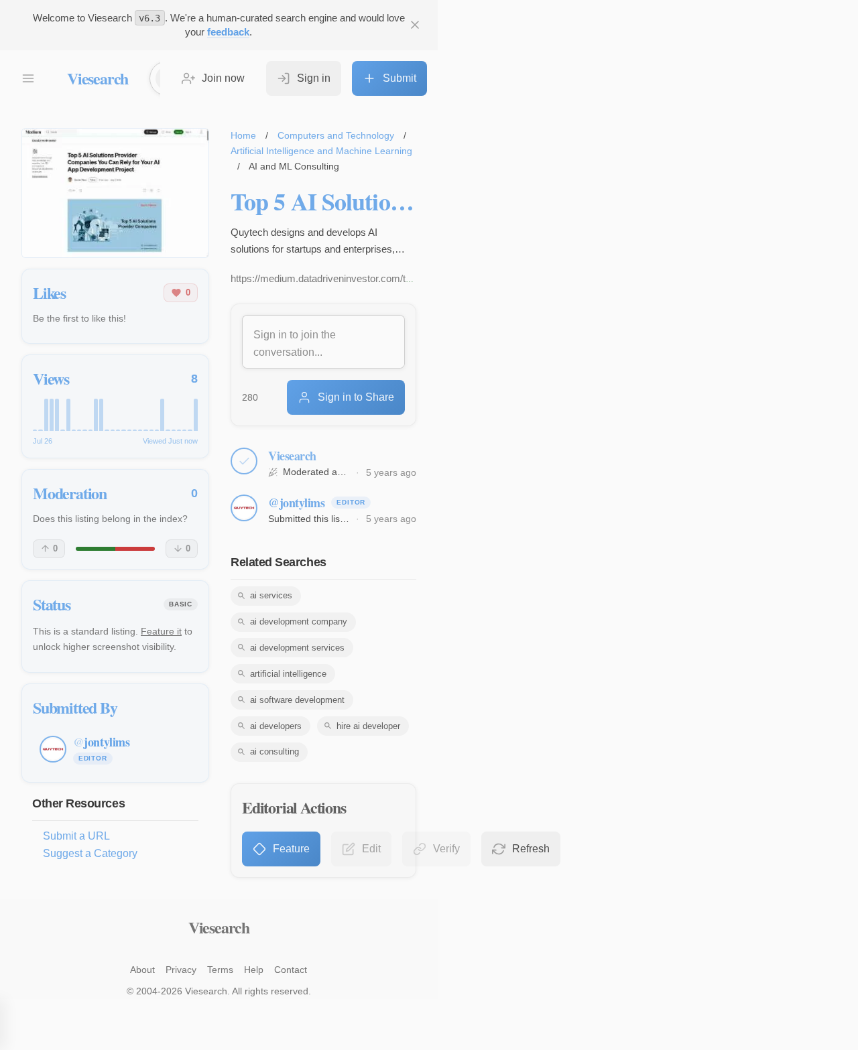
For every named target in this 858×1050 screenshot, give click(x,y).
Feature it (161, 631)
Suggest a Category (90, 853)
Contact (290, 969)
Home (243, 135)
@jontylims (296, 503)
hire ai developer (368, 726)
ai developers (276, 726)
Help (253, 969)
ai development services (297, 648)
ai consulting (274, 751)
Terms (220, 969)
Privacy (181, 969)
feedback (228, 32)
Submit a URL (76, 836)
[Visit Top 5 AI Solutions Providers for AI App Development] (115, 193)
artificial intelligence (288, 674)
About (142, 969)
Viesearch (97, 78)
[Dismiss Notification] (415, 25)
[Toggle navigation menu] (28, 78)
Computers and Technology (336, 135)
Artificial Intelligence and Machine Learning (321, 150)
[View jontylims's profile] (244, 508)
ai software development (297, 700)
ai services (271, 595)
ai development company (298, 621)
